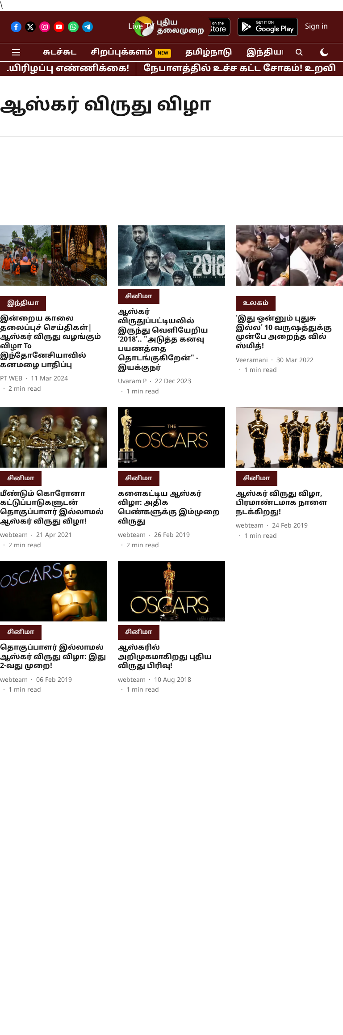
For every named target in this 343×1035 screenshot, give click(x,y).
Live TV (141, 27)
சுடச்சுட (59, 52)
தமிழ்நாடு (208, 52)
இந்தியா (267, 52)
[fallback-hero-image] (53, 258)
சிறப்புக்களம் (121, 52)
